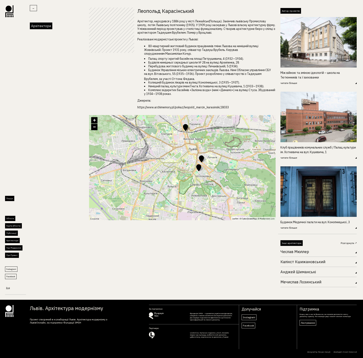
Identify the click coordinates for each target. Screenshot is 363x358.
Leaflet (235, 218)
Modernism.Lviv (267, 218)
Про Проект (12, 255)
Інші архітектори (291, 243)
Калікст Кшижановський (302, 261)
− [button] (94, 127)
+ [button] (94, 120)
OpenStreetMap (249, 218)
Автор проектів (291, 10)
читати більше (288, 83)
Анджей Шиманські (298, 271)
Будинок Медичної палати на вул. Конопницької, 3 (315, 222)
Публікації (11, 233)
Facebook (10, 276)
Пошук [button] (9, 198)
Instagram (11, 269)
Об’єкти (10, 218)
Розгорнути (348, 243)
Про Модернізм (13, 248)
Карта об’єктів (13, 225)
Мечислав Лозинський (300, 282)
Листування (308, 322)
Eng (8, 287)
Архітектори (12, 240)
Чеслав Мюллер (294, 251)
